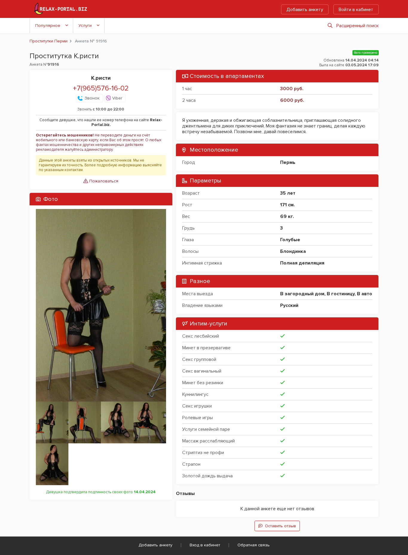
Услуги (85, 25)
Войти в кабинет (356, 10)
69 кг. (287, 216)
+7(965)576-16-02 (101, 88)
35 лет (287, 193)
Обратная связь (253, 545)
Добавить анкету (304, 10)
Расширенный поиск (357, 26)
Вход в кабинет (205, 545)
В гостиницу (341, 294)
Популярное (47, 25)
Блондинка (293, 251)
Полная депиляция (302, 263)
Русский (289, 305)
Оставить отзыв (280, 525)
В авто (364, 294)
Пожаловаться (103, 181)
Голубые (290, 240)
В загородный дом (302, 294)
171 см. (287, 205)
